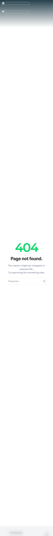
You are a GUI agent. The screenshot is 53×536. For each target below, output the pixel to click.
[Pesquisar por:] (26, 281)
